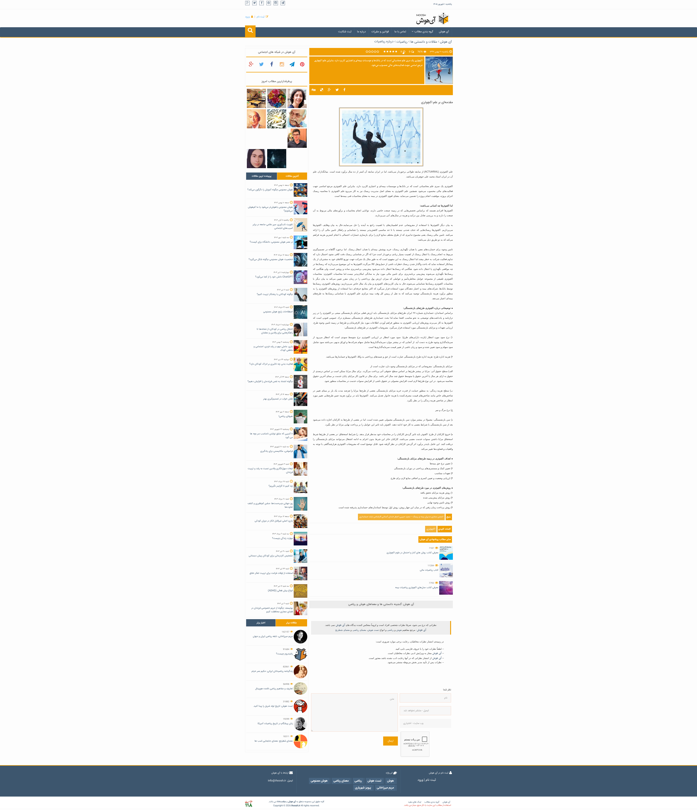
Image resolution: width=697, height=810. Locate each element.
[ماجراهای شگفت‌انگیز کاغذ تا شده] (276, 99)
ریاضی (390, 630)
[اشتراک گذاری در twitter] (337, 90)
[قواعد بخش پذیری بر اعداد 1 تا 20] (276, 119)
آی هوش (444, 32)
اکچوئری (431, 529)
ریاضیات (401, 41)
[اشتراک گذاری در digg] (313, 90)
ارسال (390, 741)
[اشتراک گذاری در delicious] (321, 90)
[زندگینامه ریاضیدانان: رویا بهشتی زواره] (297, 99)
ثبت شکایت (344, 32)
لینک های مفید (414, 802)
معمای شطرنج (342, 630)
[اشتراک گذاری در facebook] (344, 90)
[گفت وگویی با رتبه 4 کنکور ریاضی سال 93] (297, 138)
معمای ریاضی (359, 630)
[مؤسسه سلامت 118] (249, 804)
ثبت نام (260, 17)
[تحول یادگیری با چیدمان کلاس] (256, 99)
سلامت (283, 801)
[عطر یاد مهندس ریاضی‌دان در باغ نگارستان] (256, 119)
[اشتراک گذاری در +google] (329, 90)
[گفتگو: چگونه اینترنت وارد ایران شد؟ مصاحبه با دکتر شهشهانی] (297, 118)
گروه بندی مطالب (423, 32)
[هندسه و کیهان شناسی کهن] (276, 159)
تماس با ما (400, 32)
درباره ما (361, 32)
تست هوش (373, 630)
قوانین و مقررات (380, 32)
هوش (399, 630)
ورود (247, 17)
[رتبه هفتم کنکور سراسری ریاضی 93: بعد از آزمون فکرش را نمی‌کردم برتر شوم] (256, 159)
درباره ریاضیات (384, 41)
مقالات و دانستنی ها (423, 41)
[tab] (261, 176)
